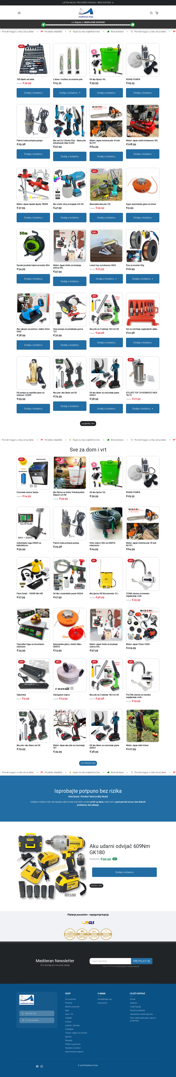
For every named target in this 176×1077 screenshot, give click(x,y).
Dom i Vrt (69, 1014)
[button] (19, 13)
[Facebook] (37, 1066)
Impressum (102, 1003)
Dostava (133, 1003)
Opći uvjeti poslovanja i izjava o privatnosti (143, 1019)
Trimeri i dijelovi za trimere (76, 1033)
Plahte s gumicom (73, 1044)
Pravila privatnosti (133, 966)
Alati (67, 1010)
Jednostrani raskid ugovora (141, 1014)
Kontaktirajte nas (105, 999)
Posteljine (69, 1029)
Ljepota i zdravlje (72, 1025)
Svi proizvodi (70, 999)
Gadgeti (68, 1018)
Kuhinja (68, 1022)
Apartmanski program (74, 1052)
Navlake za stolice (73, 1048)
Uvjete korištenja (121, 966)
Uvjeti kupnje (135, 1007)
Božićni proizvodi (72, 1007)
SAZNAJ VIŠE (96, 886)
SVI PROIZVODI (88, 763)
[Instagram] (41, 1066)
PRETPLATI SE (141, 961)
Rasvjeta (68, 1040)
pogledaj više (88, 423)
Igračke (68, 1037)
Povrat (132, 999)
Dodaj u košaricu (33, 92)
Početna (68, 1003)
